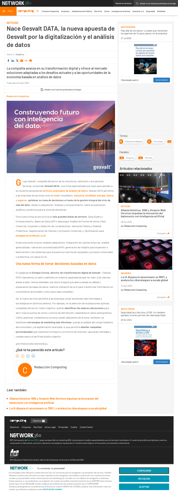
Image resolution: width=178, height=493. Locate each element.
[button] (8, 11)
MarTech (98, 11)
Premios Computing (50, 11)
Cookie (74, 427)
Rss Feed (38, 427)
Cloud (106, 11)
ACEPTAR (144, 487)
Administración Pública (82, 11)
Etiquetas (26, 427)
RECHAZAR (144, 479)
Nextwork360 (33, 440)
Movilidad (161, 11)
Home (9, 54)
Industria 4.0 (138, 11)
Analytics (65, 11)
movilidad (90, 195)
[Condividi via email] (21, 61)
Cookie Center (86, 427)
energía (101, 195)
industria (79, 195)
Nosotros (14, 427)
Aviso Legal (50, 427)
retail (56, 195)
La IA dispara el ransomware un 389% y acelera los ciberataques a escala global (58, 408)
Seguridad (150, 11)
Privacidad (63, 427)
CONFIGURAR (144, 471)
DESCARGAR (162, 80)
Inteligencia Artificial (121, 11)
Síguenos (37, 420)
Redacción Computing (18, 96)
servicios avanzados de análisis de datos (65, 190)
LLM (43, 235)
